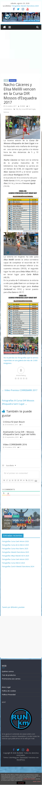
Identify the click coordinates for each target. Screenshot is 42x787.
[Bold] (4, 480)
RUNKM (22, 106)
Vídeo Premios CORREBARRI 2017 (19, 390)
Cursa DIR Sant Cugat (28, 109)
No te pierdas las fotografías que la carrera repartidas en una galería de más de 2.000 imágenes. (21, 360)
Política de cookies (9, 691)
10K (6, 80)
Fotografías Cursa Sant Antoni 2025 (15, 559)
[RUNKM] (4, 27)
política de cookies (29, 779)
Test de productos (9, 675)
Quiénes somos (8, 671)
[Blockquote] (20, 480)
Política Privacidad (8, 694)
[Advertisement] (21, 52)
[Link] (26, 480)
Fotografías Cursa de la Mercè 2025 (15, 545)
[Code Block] (23, 480)
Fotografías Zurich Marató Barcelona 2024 (18, 566)
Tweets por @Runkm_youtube (13, 607)
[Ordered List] (15, 480)
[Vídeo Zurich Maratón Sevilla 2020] (21, 510)
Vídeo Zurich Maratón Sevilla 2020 (21, 521)
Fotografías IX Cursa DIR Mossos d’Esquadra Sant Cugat (18, 402)
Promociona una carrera (11, 679)
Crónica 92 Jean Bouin (14, 421)
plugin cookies (37, 781)
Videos (15, 516)
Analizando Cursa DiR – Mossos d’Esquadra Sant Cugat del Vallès (19, 433)
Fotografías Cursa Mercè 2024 (13, 563)
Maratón (7, 516)
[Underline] (9, 480)
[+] (32, 480)
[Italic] (6, 480)
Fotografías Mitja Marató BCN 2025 (15, 556)
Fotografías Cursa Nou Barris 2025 (15, 548)
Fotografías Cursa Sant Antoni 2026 (15, 541)
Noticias (12, 80)
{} (29, 480)
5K (20, 109)
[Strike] (12, 480)
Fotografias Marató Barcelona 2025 (25, 6)
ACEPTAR (21, 783)
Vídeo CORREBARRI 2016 (15, 444)
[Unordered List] (18, 480)
